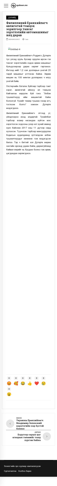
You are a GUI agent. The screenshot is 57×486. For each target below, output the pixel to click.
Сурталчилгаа (10, 471)
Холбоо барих (24, 471)
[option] (28, 49)
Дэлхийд (12, 18)
